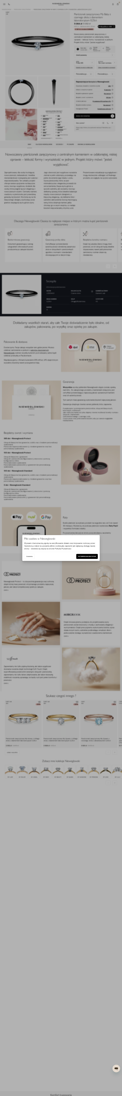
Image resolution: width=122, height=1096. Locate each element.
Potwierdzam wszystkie (87, 556)
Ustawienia (29, 556)
